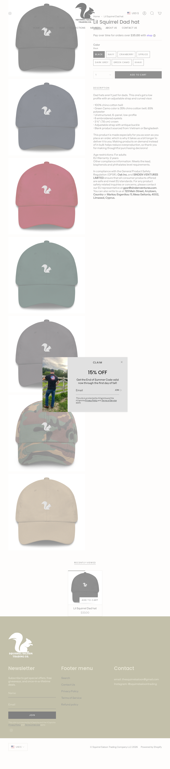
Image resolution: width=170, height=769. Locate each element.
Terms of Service (109, 400)
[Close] (121, 362)
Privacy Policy (91, 400)
